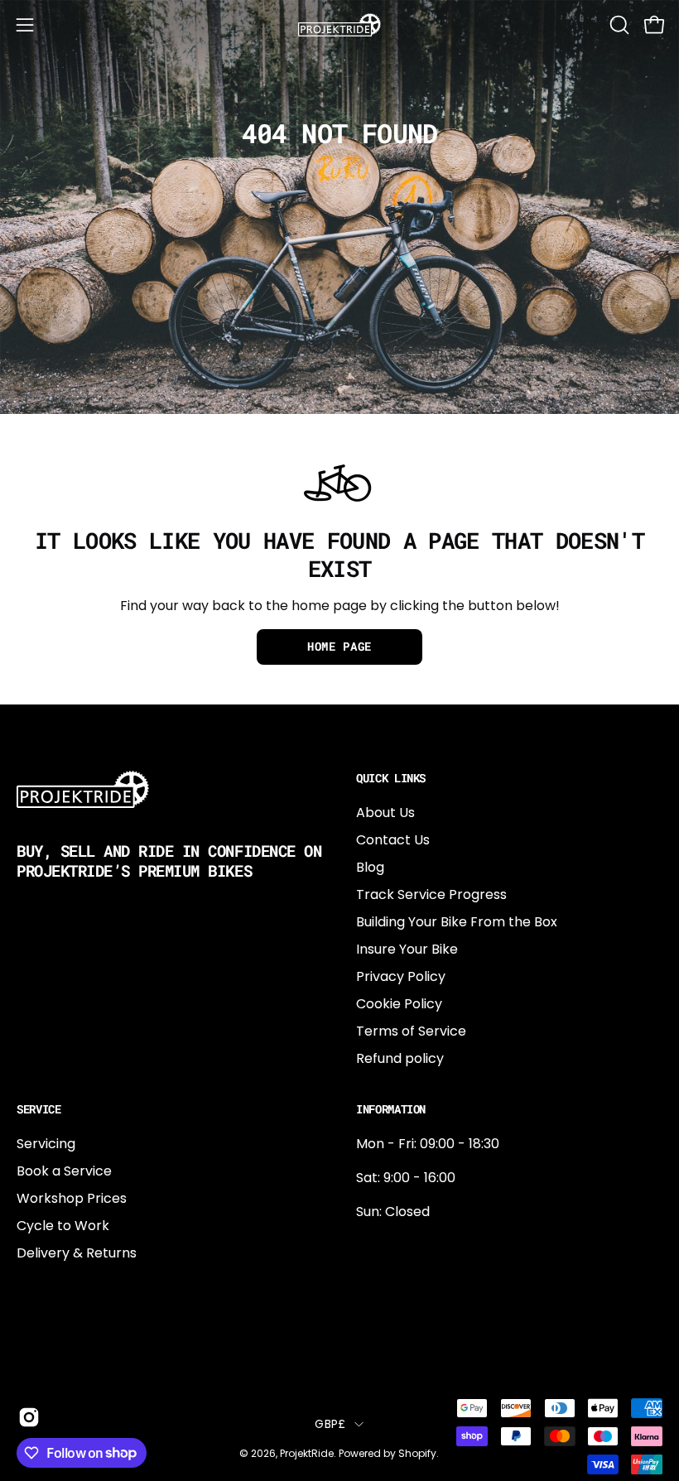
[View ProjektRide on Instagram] (28, 1417)
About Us (385, 812)
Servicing (46, 1143)
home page (339, 646)
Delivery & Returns (77, 1252)
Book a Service (64, 1170)
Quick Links (391, 778)
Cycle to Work (63, 1225)
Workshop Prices (72, 1198)
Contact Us (393, 839)
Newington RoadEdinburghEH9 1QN (409, 1300)
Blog (370, 867)
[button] (617, 24)
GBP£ (330, 1424)
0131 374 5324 (400, 1245)
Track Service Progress (431, 894)
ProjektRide (307, 1453)
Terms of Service (411, 1031)
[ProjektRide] (339, 24)
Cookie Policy (399, 1003)
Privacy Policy (400, 976)
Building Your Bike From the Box (456, 921)
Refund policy (400, 1058)
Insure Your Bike (407, 949)
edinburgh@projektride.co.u (446, 1354)
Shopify (417, 1453)
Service (39, 1109)
